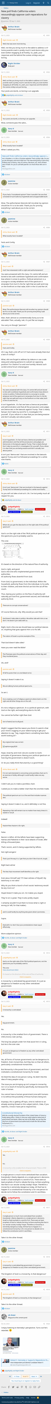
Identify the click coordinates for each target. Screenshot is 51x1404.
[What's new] (43, 3)
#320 (48, 1324)
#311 (48, 431)
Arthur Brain (13, 26)
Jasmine (5, 21)
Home (33, 1398)
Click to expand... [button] (26, 977)
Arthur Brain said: (9, 77)
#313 (48, 516)
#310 (48, 381)
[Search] (48, 3)
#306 (48, 227)
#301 (48, 35)
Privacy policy (19, 1398)
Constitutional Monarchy (12, 1113)
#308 (48, 301)
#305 (48, 190)
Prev (17, 1376)
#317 (48, 1208)
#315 (48, 1001)
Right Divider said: (9, 40)
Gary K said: (7, 266)
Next (33, 1376)
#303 (48, 110)
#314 (48, 953)
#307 (48, 262)
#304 (48, 137)
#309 (48, 340)
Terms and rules (7, 1398)
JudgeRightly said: (9, 958)
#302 (48, 72)
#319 (48, 1290)
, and (15, 938)
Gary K (11, 128)
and (14, 95)
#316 (48, 1147)
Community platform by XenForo (20, 1402)
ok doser (12, 1315)
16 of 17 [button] (25, 1376)
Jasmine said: (7, 306)
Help (27, 1398)
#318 (48, 1257)
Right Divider (14, 63)
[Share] (44, 35)
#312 (48, 479)
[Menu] (3, 3)
